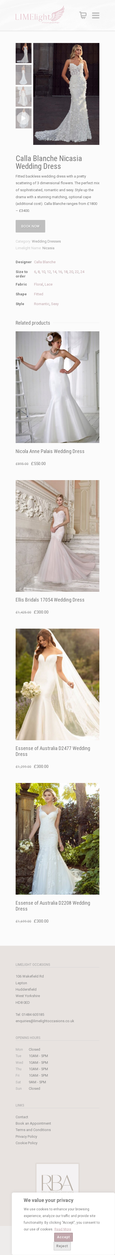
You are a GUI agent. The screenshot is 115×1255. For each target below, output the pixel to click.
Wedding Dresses (46, 241)
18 (66, 272)
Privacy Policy (26, 1136)
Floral (38, 284)
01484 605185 (33, 1014)
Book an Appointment (33, 1123)
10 (43, 272)
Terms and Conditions (33, 1130)
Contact (22, 1117)
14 (54, 272)
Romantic (41, 304)
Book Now (30, 226)
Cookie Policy (26, 1143)
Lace (48, 284)
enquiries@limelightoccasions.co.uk (45, 1021)
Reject (62, 1246)
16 (60, 272)
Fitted (38, 294)
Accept (63, 1237)
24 (82, 272)
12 (49, 272)
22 (77, 272)
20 (71, 272)
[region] (63, 1223)
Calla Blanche (45, 262)
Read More (62, 1229)
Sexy (55, 304)
